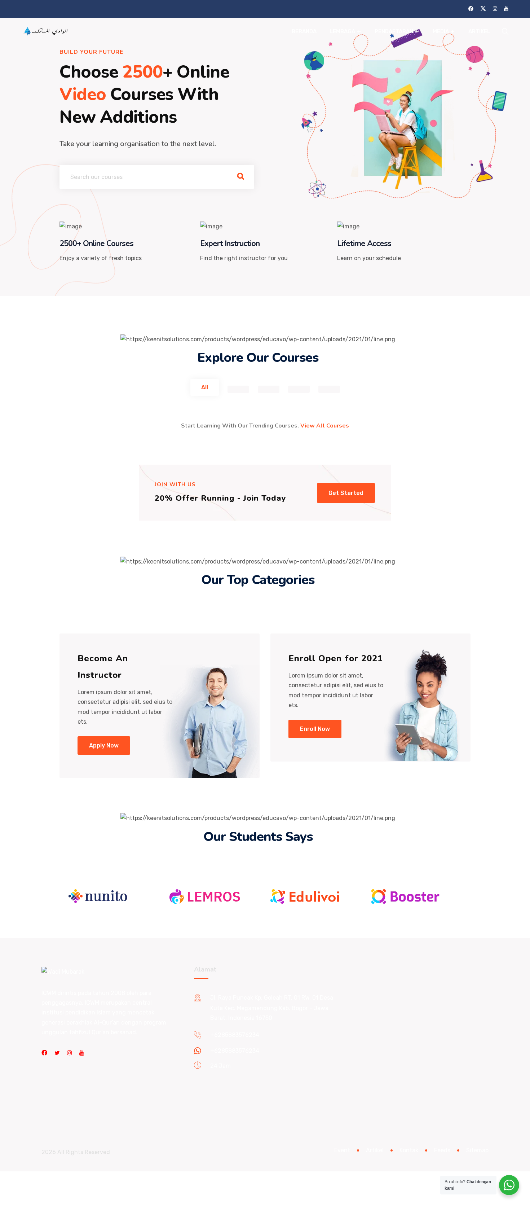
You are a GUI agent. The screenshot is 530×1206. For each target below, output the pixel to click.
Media (441, 31)
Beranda (304, 31)
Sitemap (477, 1150)
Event (342, 1150)
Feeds (442, 1150)
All (204, 387)
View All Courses (324, 426)
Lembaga (342, 31)
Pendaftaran (394, 31)
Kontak (408, 1150)
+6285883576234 (234, 1034)
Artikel (479, 31)
